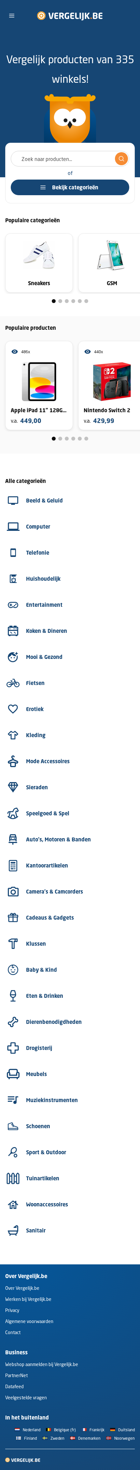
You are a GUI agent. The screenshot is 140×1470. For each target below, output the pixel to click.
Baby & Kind (41, 970)
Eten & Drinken (44, 996)
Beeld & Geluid (44, 500)
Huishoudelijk (43, 578)
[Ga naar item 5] (80, 301)
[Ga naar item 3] (67, 301)
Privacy (12, 1310)
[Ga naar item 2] (60, 301)
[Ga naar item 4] (73, 301)
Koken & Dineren (46, 631)
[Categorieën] (11, 15)
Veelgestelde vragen (26, 1397)
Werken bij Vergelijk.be (28, 1299)
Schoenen (38, 1126)
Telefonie (37, 552)
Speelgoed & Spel (47, 813)
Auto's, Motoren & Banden (58, 839)
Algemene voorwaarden (29, 1321)
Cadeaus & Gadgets (50, 917)
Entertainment (44, 605)
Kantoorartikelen (47, 865)
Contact (13, 1332)
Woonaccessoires (47, 1204)
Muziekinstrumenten (52, 1100)
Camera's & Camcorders (54, 891)
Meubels (36, 1074)
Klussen (36, 943)
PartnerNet (16, 1375)
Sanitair (36, 1230)
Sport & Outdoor (46, 1152)
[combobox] (70, 159)
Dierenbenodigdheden (54, 1022)
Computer (38, 526)
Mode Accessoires (48, 761)
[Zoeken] (121, 158)
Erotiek (35, 709)
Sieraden (37, 787)
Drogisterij (39, 1048)
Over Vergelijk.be (22, 1288)
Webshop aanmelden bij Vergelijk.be (41, 1364)
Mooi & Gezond (44, 657)
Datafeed (14, 1386)
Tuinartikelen (42, 1178)
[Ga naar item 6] (86, 301)
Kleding (36, 735)
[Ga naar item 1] (54, 301)
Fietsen (35, 683)
